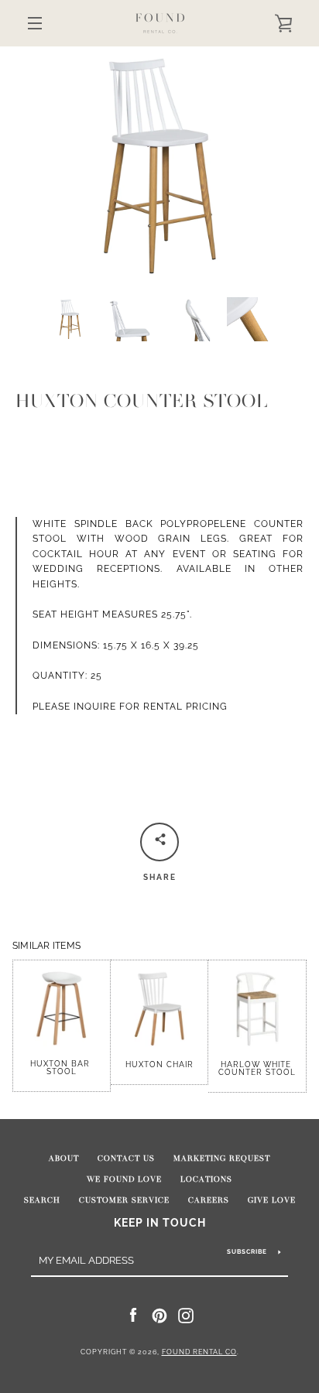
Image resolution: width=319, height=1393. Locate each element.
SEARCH (42, 1200)
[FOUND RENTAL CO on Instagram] (186, 1314)
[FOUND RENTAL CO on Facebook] (133, 1314)
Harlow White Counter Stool (257, 1068)
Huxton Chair (159, 1064)
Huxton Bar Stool (61, 1067)
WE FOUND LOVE (124, 1179)
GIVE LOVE (272, 1200)
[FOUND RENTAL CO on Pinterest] (159, 1314)
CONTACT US (126, 1158)
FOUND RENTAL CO (199, 1352)
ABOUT (64, 1158)
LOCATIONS (206, 1179)
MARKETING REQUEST (221, 1158)
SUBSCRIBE (247, 1251)
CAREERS (208, 1200)
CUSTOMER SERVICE (124, 1200)
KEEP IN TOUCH (160, 1222)
